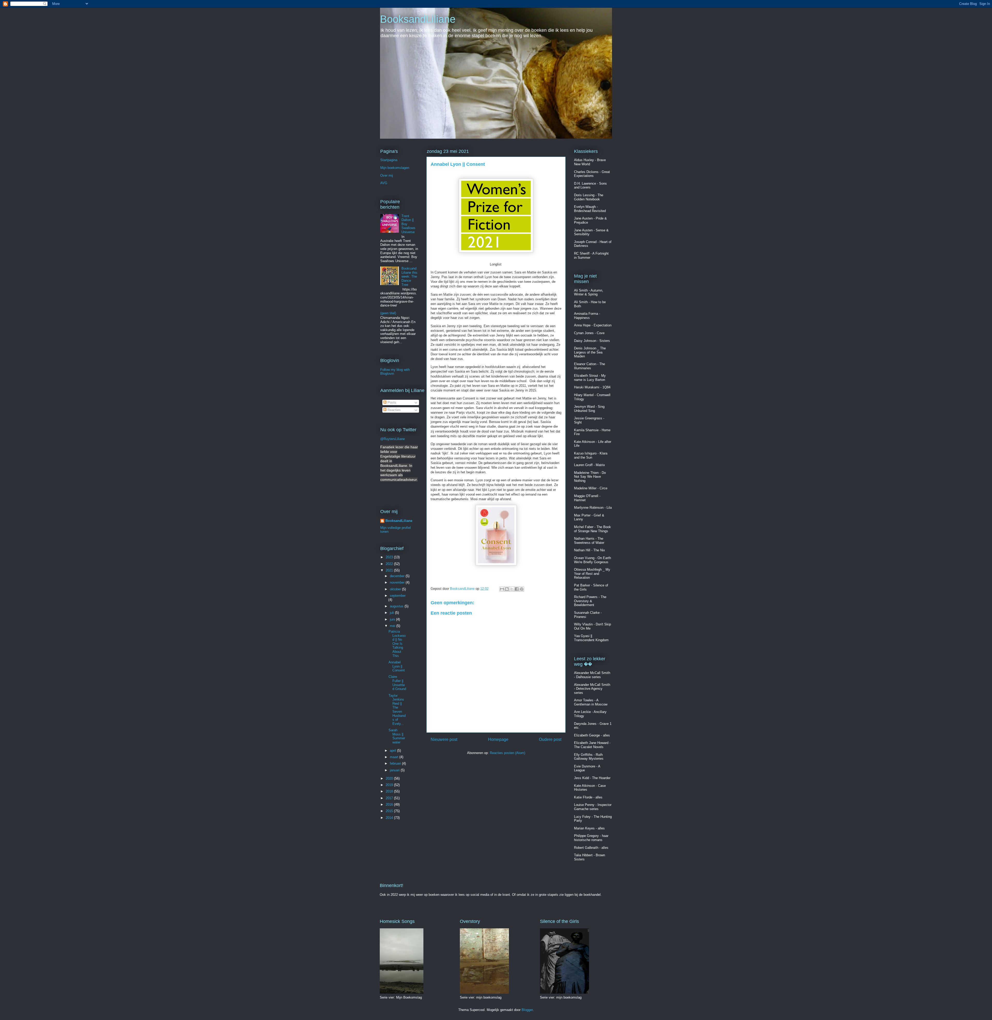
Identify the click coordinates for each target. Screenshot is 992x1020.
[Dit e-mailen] (502, 589)
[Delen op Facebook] (516, 589)
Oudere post (550, 739)
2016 (390, 804)
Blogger (527, 1010)
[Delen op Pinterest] (521, 589)
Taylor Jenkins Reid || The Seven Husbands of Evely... (397, 710)
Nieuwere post (444, 739)
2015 (390, 811)
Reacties (393, 410)
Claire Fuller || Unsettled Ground (397, 683)
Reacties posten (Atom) (507, 753)
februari (396, 763)
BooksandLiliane (417, 19)
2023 (390, 557)
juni (393, 619)
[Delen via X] (511, 589)
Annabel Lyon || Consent (397, 666)
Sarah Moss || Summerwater (397, 736)
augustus (397, 606)
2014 (390, 818)
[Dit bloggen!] (506, 589)
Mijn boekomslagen (394, 168)
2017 (390, 798)
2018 (390, 791)
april (393, 750)
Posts (391, 402)
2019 (390, 785)
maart (394, 757)
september (398, 596)
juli (392, 613)
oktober (396, 589)
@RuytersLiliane (392, 439)
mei (393, 626)
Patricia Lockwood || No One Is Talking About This (397, 644)
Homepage (498, 739)
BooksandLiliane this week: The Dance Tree (409, 276)
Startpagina (388, 160)
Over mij (386, 175)
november (398, 582)
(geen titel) (388, 313)
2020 (390, 778)
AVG (383, 183)
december (398, 576)
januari (395, 770)
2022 (390, 564)
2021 (390, 570)
